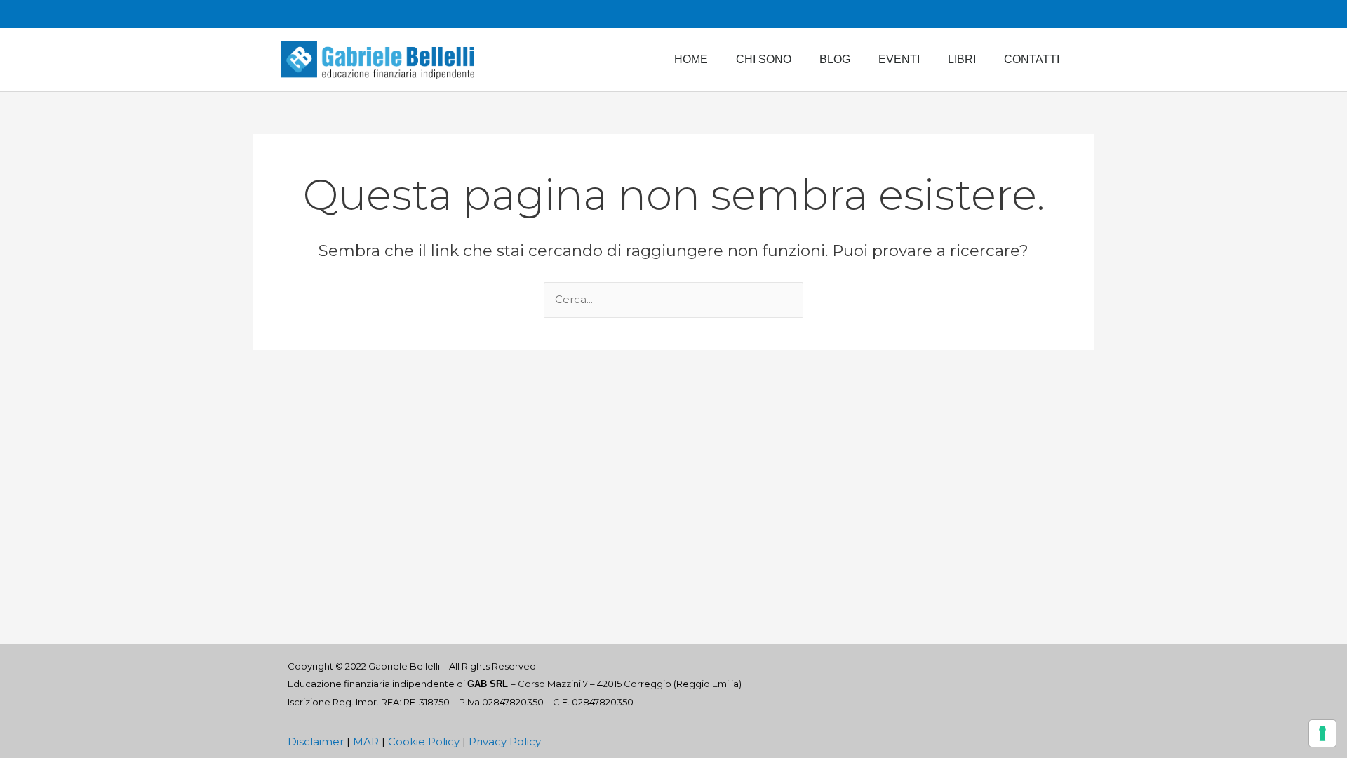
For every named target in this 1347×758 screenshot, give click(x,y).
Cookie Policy (424, 741)
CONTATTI (1031, 59)
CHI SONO (763, 59)
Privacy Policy (505, 741)
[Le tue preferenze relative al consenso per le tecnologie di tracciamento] (1322, 733)
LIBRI (962, 59)
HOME (691, 59)
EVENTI (899, 59)
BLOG (834, 59)
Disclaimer (316, 741)
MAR (366, 741)
